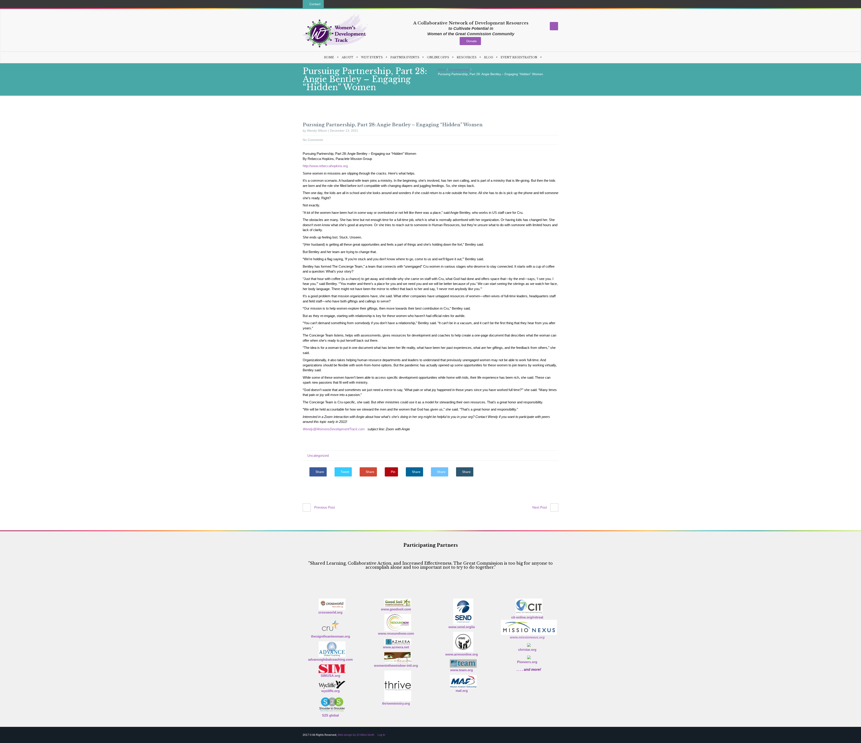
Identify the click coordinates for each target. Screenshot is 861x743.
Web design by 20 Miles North (356, 734)
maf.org (462, 691)
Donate (471, 41)
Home (441, 69)
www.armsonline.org (461, 654)
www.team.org (461, 670)
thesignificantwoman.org (330, 636)
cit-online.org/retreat (527, 617)
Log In (381, 734)
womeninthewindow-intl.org (396, 665)
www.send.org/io (461, 627)
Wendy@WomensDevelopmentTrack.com (334, 429)
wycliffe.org (330, 691)
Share (319, 472)
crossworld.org (330, 612)
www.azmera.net (396, 647)
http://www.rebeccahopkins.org (325, 166)
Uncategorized (459, 69)
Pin (392, 472)
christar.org (527, 649)
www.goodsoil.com (396, 609)
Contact (314, 4)
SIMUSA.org (330, 675)
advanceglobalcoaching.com (330, 659)
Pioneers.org (527, 662)
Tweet (344, 472)
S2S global (330, 715)
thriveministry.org (396, 703)
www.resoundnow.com (396, 633)
